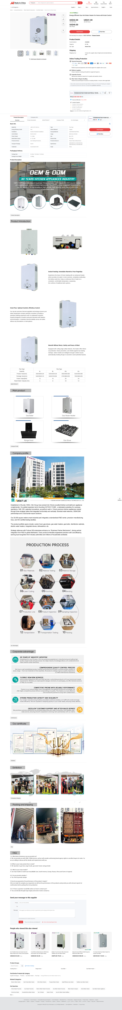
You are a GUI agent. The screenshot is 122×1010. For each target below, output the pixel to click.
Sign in (110, 3)
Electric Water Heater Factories (43, 988)
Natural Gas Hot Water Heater (50, 10)
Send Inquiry (80, 31)
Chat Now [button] (102, 31)
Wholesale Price (63, 999)
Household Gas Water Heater (28, 992)
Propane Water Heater (54, 982)
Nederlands (63, 1001)
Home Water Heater (85, 988)
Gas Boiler (63, 968)
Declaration (75, 1004)
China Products (33, 999)
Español (32, 1001)
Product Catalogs (30, 965)
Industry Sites (70, 999)
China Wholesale (55, 999)
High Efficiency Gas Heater (68, 982)
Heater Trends (50, 992)
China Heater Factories (16, 988)
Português (37, 1001)
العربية (68, 1001)
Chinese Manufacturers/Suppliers (44, 999)
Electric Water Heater (15, 982)
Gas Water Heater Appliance (99, 988)
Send (21, 922)
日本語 (76, 1001)
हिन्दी (80, 1001)
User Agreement (69, 1004)
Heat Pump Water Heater (28, 982)
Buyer (79, 7)
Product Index (85, 999)
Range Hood (38, 968)
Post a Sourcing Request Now (49, 922)
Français (42, 1001)
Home (11, 10)
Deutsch (58, 1001)
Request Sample (96, 35)
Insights (96, 999)
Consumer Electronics (18, 10)
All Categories (15, 7)
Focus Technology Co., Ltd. (52, 1004)
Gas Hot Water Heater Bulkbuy (62, 992)
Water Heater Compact (73, 988)
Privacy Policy (82, 1004)
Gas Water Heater (39, 10)
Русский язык (48, 1001)
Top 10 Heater (41, 992)
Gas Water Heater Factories (59, 988)
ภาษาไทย (84, 1001)
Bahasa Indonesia (100, 1001)
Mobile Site (92, 999)
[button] (82, 120)
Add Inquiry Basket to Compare (38, 59)
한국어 (72, 1001)
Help (87, 7)
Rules (111, 7)
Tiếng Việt (93, 1001)
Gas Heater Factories (29, 988)
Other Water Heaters (41, 982)
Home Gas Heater (15, 992)
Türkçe (88, 1001)
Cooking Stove (13, 968)
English (28, 1001)
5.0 (94, 119)
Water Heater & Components (29, 10)
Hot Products (26, 999)
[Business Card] (109, 123)
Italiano (54, 1001)
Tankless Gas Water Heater (82, 982)
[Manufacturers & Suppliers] (18, 2)
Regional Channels (77, 999)
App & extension (94, 7)
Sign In (71, 111)
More (11, 994)
